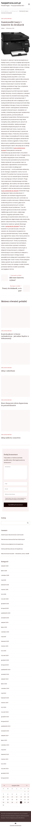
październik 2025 (5, 613)
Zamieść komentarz (15, 825)
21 (21, 799)
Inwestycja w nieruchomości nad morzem (12, 534)
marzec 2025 (4, 646)
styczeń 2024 (5, 712)
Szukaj (3, 518)
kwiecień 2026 (5, 584)
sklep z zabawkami (8, 371)
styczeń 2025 (5, 655)
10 (3, 797)
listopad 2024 (5, 665)
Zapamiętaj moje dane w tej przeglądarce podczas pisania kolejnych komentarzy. (15, 499)
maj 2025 (3, 636)
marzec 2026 (4, 589)
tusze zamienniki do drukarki (9, 191)
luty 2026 (3, 594)
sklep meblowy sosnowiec (11, 438)
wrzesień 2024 (5, 674)
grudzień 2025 (5, 603)
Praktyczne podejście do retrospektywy (12, 544)
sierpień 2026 (4, 566)
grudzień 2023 (5, 716)
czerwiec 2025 (5, 631)
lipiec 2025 (4, 627)
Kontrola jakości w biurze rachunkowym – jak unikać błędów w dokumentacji (15, 336)
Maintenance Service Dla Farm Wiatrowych (13, 539)
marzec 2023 (4, 759)
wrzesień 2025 (5, 617)
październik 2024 (5, 669)
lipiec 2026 (4, 570)
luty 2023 (3, 763)
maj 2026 (3, 580)
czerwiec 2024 (5, 688)
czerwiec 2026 (5, 575)
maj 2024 (3, 693)
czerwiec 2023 (5, 745)
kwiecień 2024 (5, 697)
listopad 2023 (5, 721)
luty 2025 (3, 650)
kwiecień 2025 (5, 641)
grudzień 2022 (5, 773)
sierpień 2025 (4, 622)
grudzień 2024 (5, 660)
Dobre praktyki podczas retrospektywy (12, 548)
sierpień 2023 (4, 735)
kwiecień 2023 (5, 754)
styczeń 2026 (5, 599)
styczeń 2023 (5, 768)
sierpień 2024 (4, 679)
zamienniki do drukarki (12, 226)
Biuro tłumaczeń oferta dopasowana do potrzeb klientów (14, 404)
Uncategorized (6, 18)
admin (3, 28)
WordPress (21, 817)
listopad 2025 (5, 608)
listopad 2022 (5, 778)
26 (12, 802)
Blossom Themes (5, 817)
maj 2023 (3, 749)
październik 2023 (5, 726)
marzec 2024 (4, 702)
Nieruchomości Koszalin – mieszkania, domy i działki (15, 553)
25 (7, 802)
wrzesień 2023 (5, 730)
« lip (4, 785)
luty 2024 (3, 707)
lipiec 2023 (4, 740)
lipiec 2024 (4, 683)
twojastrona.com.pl (11, 3)
